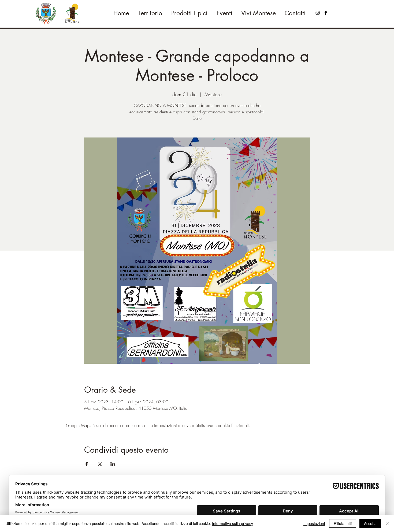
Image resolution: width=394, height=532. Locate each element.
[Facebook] (325, 13)
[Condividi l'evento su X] (99, 464)
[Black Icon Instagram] (317, 13)
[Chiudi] (387, 523)
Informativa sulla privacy (232, 523)
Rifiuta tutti (343, 523)
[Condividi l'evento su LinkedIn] (113, 464)
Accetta (370, 523)
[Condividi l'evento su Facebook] (86, 464)
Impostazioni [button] (314, 523)
